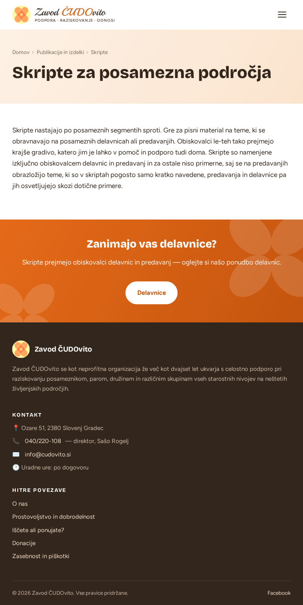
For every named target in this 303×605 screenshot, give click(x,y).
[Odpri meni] (282, 14)
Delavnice (151, 292)
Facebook (279, 593)
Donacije (24, 543)
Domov (21, 52)
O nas (20, 503)
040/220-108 (43, 441)
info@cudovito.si (48, 454)
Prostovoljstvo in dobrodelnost (53, 516)
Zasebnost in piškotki (40, 556)
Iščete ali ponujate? (38, 530)
